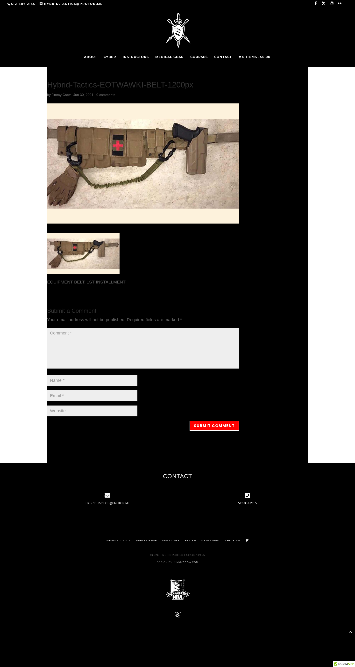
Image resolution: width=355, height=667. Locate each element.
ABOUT (90, 57)
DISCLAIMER (171, 540)
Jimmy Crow (61, 95)
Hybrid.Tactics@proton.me (107, 503)
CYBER (110, 57)
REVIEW (190, 540)
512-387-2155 (247, 503)
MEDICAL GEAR (169, 57)
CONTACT (223, 57)
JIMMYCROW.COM (186, 562)
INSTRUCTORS (136, 57)
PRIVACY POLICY (118, 540)
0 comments (105, 95)
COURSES (199, 57)
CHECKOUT (233, 540)
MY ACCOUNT (210, 540)
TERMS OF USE (146, 540)
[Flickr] (340, 5)
